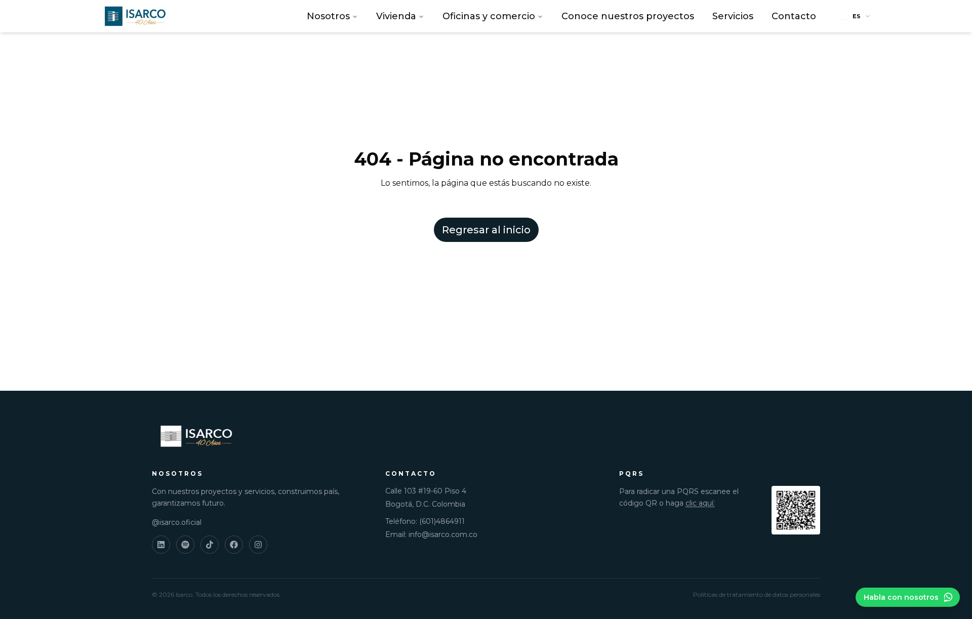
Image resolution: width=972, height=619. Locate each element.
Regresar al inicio (486, 230)
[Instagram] (258, 544)
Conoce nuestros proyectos (627, 16)
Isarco (184, 594)
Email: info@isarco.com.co (431, 534)
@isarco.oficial (176, 522)
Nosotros (328, 16)
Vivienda (396, 16)
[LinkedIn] (161, 544)
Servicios (732, 16)
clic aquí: (700, 503)
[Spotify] (185, 544)
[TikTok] (209, 544)
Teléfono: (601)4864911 (425, 521)
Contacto (794, 16)
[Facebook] (234, 544)
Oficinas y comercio (488, 16)
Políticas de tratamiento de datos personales (756, 594)
